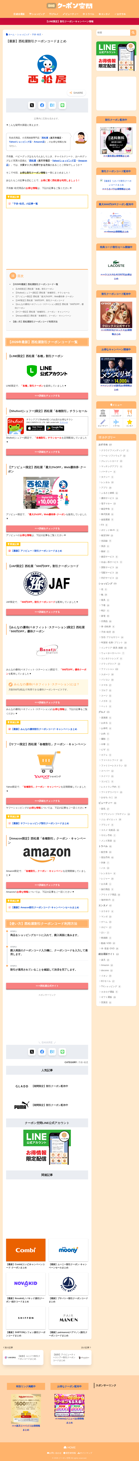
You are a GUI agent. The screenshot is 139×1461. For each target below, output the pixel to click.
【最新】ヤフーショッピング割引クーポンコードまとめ (40, 823)
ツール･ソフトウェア (113, 456)
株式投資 (107, 514)
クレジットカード (111, 461)
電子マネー (108, 503)
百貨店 (106, 1002)
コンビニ (107, 781)
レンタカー (108, 873)
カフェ (106, 755)
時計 (105, 610)
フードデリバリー (111, 792)
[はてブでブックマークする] (52, 105)
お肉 (105, 733)
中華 (105, 744)
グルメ (55, 14)
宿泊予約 (107, 857)
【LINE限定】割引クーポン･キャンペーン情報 (70, 21)
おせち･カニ (109, 797)
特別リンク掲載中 (26, 1386)
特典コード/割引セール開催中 (116, 247)
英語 (105, 546)
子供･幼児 (83, 1062)
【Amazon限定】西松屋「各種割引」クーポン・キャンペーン (43, 316)
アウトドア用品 (110, 894)
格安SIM (107, 535)
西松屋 (45, 137)
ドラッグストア (110, 664)
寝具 (105, 600)
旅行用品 (107, 889)
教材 (105, 551)
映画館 (106, 938)
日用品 (106, 621)
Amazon (107, 965)
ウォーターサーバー (112, 653)
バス (105, 868)
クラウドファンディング (114, 450)
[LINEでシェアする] (62, 105)
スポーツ (107, 674)
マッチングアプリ (111, 466)
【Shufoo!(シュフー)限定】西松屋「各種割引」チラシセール (42, 292)
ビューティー (71, 14)
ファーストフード (111, 760)
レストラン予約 (110, 787)
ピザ (105, 749)
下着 (105, 605)
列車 (105, 862)
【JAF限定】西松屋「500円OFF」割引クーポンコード (39, 300)
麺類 (105, 739)
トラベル (90, 14)
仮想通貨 (107, 519)
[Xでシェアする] (32, 105)
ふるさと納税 (109, 493)
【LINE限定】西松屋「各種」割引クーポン (34, 289)
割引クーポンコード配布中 (116, 171)
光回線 (106, 541)
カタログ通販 (109, 992)
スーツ (106, 696)
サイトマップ (86, 1453)
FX (104, 525)
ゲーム (106, 922)
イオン (106, 976)
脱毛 (105, 809)
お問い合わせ (55, 1453)
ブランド (107, 825)
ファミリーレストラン (113, 765)
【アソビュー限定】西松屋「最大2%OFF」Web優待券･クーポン (44, 296)
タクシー (107, 477)
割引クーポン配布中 (116, 119)
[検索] (133, 33)
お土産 (106, 884)
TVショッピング (110, 986)
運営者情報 (71, 1453)
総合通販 (20, 14)
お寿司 (106, 728)
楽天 (105, 960)
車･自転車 (107, 626)
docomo (106, 970)
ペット (106, 706)
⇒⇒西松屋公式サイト (47, 986)
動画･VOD (108, 943)
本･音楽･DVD (109, 948)
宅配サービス (109, 572)
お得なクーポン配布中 (69, 1386)
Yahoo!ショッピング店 (20, 142)
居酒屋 (106, 717)
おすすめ (121, 14)
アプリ (106, 487)
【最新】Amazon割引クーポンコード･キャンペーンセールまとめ (45, 907)
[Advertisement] (47, 240)
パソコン (107, 680)
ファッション (109, 669)
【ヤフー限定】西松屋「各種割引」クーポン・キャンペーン (42, 312)
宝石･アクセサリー (112, 637)
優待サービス (109, 498)
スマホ (106, 685)
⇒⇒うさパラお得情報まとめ (116, 189)
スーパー (107, 771)
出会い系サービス (111, 562)
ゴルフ (106, 690)
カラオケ (107, 911)
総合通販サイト (109, 954)
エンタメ (105, 14)
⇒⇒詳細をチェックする (47, 395)
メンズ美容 (108, 841)
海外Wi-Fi (107, 900)
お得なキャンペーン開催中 (116, 349)
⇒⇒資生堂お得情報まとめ (116, 156)
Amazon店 (39, 142)
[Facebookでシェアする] (42, 105)
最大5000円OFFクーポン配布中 (116, 204)
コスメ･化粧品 (110, 830)
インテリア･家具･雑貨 (113, 648)
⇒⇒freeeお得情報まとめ (116, 231)
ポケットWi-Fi (109, 530)
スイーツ (107, 776)
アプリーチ (64, 422)
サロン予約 (108, 835)
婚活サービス (109, 557)
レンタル (107, 482)
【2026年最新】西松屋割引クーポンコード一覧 (35, 284)
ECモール (107, 981)
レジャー (107, 878)
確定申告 (107, 509)
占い (105, 932)
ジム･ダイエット (111, 819)
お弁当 (106, 723)
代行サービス (109, 578)
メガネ (106, 701)
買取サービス (109, 567)
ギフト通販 (108, 997)
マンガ (106, 916)
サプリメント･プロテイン (115, 814)
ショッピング (38, 14)
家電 (105, 616)
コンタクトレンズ (111, 658)
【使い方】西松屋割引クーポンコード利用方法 (35, 321)
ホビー (106, 927)
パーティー (108, 471)
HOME (71, 1447)
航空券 (106, 852)
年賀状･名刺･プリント (113, 642)
